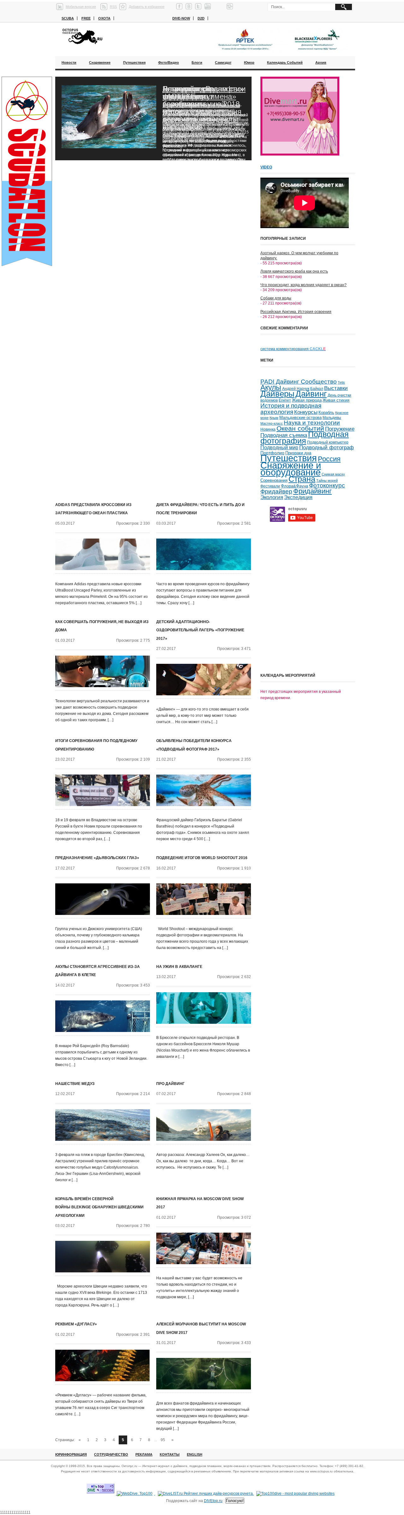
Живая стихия (336, 400)
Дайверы (277, 393)
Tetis (341, 382)
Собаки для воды (275, 298)
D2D (201, 18)
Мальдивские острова (300, 417)
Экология (271, 497)
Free (86, 18)
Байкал (316, 388)
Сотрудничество (111, 1454)
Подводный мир (279, 447)
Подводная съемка (283, 435)
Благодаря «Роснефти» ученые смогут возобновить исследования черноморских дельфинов (203, 108)
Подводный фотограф (326, 448)
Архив (320, 62)
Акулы (270, 387)
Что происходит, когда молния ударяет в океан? (303, 285)
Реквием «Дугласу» (76, 1324)
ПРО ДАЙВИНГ (170, 1084)
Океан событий (300, 428)
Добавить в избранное (146, 7)
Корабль (326, 412)
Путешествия (134, 62)
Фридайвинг (312, 491)
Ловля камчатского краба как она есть (294, 271)
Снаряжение (99, 62)
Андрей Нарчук (295, 388)
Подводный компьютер (327, 442)
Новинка (268, 429)
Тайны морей (327, 480)
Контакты (170, 1454)
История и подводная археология (290, 408)
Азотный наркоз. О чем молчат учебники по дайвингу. (299, 255)
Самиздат (223, 62)
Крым (274, 418)
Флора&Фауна (294, 486)
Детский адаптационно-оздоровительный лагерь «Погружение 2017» (200, 630)
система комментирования (293, 349)
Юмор (249, 62)
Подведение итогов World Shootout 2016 (201, 858)
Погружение (339, 429)
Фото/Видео (168, 62)
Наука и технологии (312, 422)
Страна (301, 479)
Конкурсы (306, 412)
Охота (104, 18)
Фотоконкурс (327, 485)
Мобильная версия (81, 7)
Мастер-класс (271, 423)
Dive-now (181, 18)
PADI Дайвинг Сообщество (298, 381)
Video (266, 167)
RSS (113, 7)
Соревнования (274, 480)
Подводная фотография (304, 437)
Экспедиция (298, 497)
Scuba (68, 18)
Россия (329, 459)
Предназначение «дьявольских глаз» (97, 858)
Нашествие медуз (75, 1084)
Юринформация (71, 1454)
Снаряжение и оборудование (290, 468)
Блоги (197, 62)
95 (163, 1440)
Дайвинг (311, 393)
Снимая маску (333, 474)
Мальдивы (332, 418)
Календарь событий (285, 62)
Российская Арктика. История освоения (295, 311)
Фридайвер (276, 491)
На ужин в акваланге (179, 966)
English (194, 1454)
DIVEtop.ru (213, 1501)
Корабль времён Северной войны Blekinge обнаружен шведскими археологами (99, 1207)
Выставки (336, 388)
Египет (285, 400)
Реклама (143, 1454)
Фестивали (270, 486)
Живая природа (307, 400)
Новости (69, 62)
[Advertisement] (307, 626)
